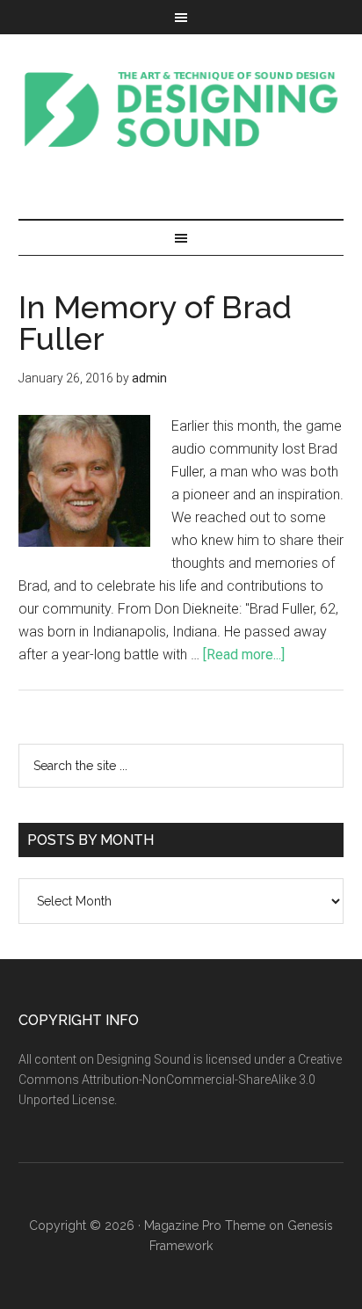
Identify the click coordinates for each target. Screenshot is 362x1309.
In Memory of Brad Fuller (155, 322)
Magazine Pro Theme (204, 1225)
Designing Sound (181, 109)
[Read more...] (244, 654)
